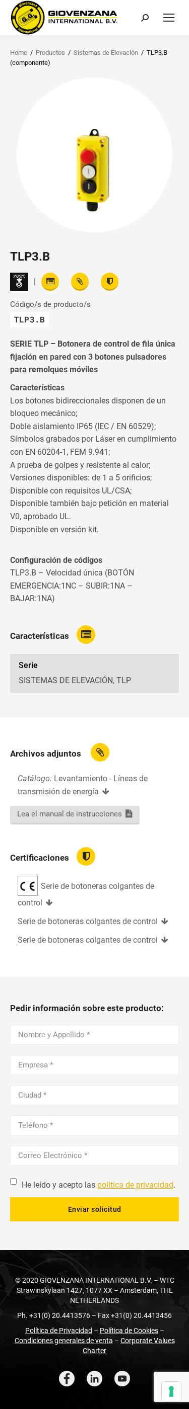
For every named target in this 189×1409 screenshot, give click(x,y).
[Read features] (50, 282)
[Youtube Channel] (122, 1378)
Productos (50, 52)
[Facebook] (67, 1378)
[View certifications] (109, 282)
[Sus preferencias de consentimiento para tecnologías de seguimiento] (171, 1391)
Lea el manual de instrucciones (69, 813)
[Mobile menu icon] (169, 18)
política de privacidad (135, 1185)
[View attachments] (80, 282)
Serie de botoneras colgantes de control (88, 921)
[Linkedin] (94, 1378)
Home (18, 52)
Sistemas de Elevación (106, 52)
